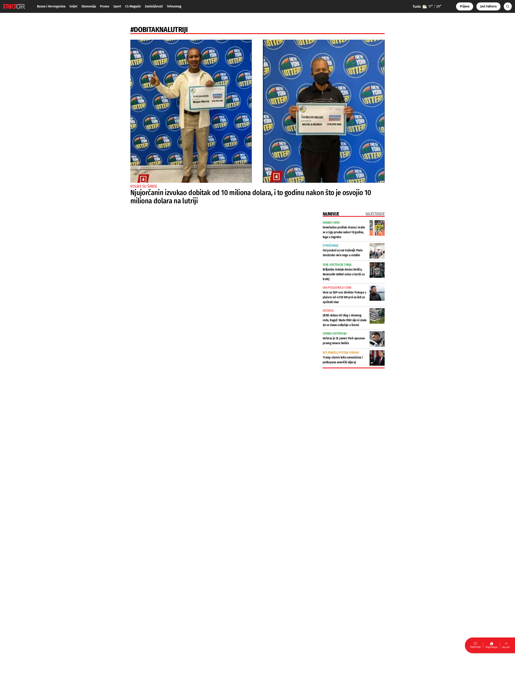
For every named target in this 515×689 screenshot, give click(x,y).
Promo (104, 6)
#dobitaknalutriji (159, 29)
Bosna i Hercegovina (51, 6)
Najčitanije (491, 647)
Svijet (73, 6)
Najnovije (475, 647)
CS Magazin (133, 6)
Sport (117, 6)
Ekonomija (88, 6)
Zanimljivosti (154, 6)
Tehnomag (174, 6)
